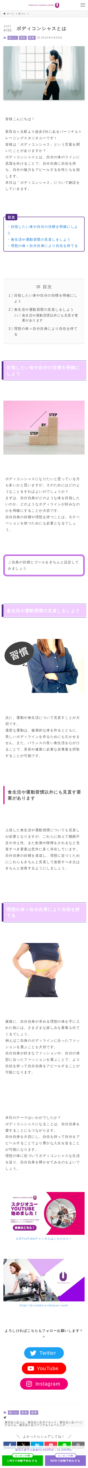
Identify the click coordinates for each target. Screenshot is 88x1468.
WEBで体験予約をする (65, 1460)
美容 (23, 37)
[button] (9, 1445)
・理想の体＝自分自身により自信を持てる (42, 246)
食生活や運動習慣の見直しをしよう (44, 309)
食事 (31, 37)
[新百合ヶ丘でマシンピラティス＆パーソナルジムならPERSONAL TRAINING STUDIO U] (44, 5)
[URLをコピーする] (78, 1445)
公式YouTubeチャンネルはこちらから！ (44, 1238)
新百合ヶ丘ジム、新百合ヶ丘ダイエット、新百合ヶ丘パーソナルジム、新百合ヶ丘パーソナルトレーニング (44, 1423)
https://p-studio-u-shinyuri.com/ (44, 1305)
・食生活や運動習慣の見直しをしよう (38, 239)
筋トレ (13, 37)
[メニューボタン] (83, 5)
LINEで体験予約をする (22, 1460)
